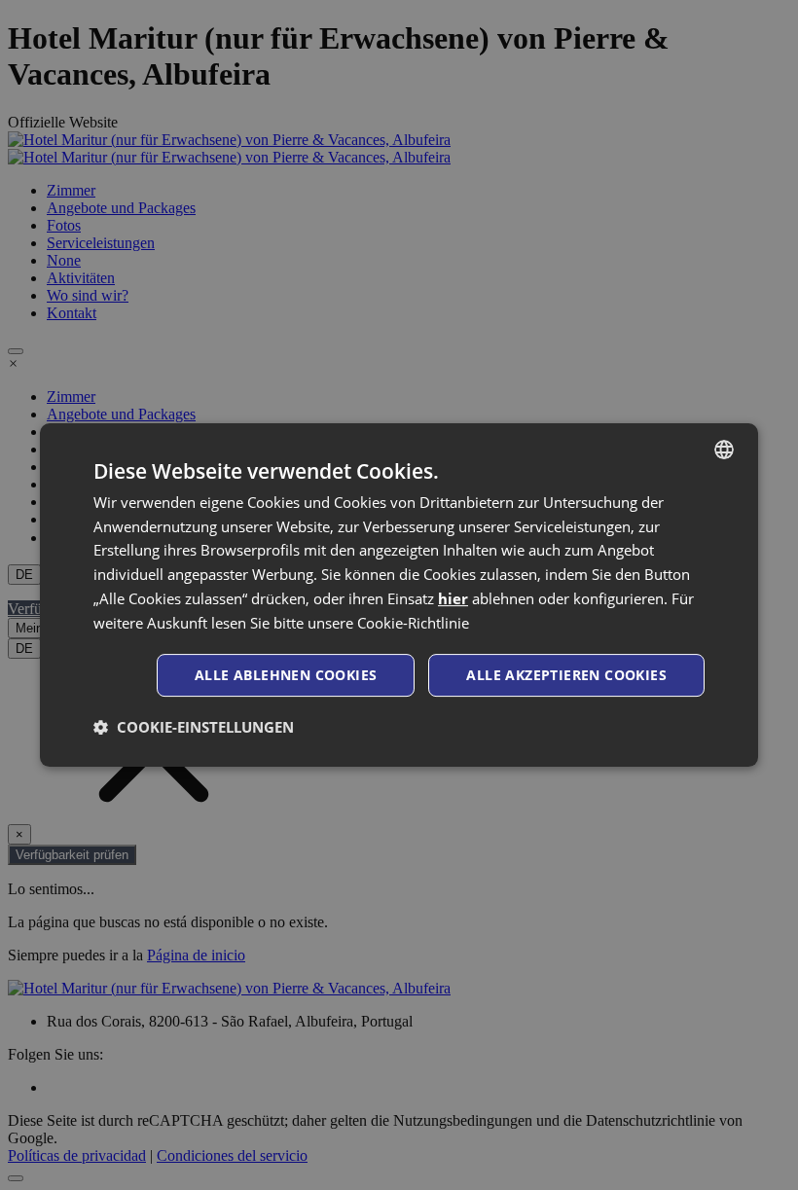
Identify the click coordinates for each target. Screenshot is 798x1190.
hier (453, 598)
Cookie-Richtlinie (413, 622)
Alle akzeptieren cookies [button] (566, 675)
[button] (193, 727)
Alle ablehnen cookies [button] (286, 675)
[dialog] (399, 595)
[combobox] (724, 449)
